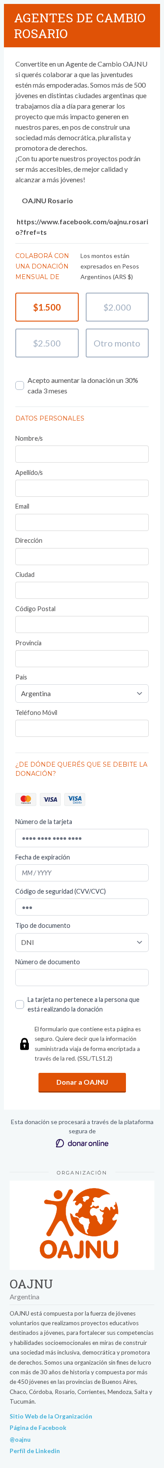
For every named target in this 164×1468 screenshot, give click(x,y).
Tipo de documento (42, 925)
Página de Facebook (38, 1427)
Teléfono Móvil (36, 712)
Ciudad (25, 574)
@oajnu (20, 1439)
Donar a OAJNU (82, 1082)
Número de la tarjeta (43, 821)
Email (22, 506)
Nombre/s (29, 438)
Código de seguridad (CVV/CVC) (60, 891)
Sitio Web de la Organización (51, 1416)
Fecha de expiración (42, 857)
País (21, 677)
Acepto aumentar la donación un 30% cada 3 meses (83, 385)
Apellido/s (29, 472)
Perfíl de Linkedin (35, 1450)
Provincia (28, 643)
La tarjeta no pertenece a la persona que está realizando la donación (84, 1004)
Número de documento (47, 962)
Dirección (28, 540)
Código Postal (35, 608)
